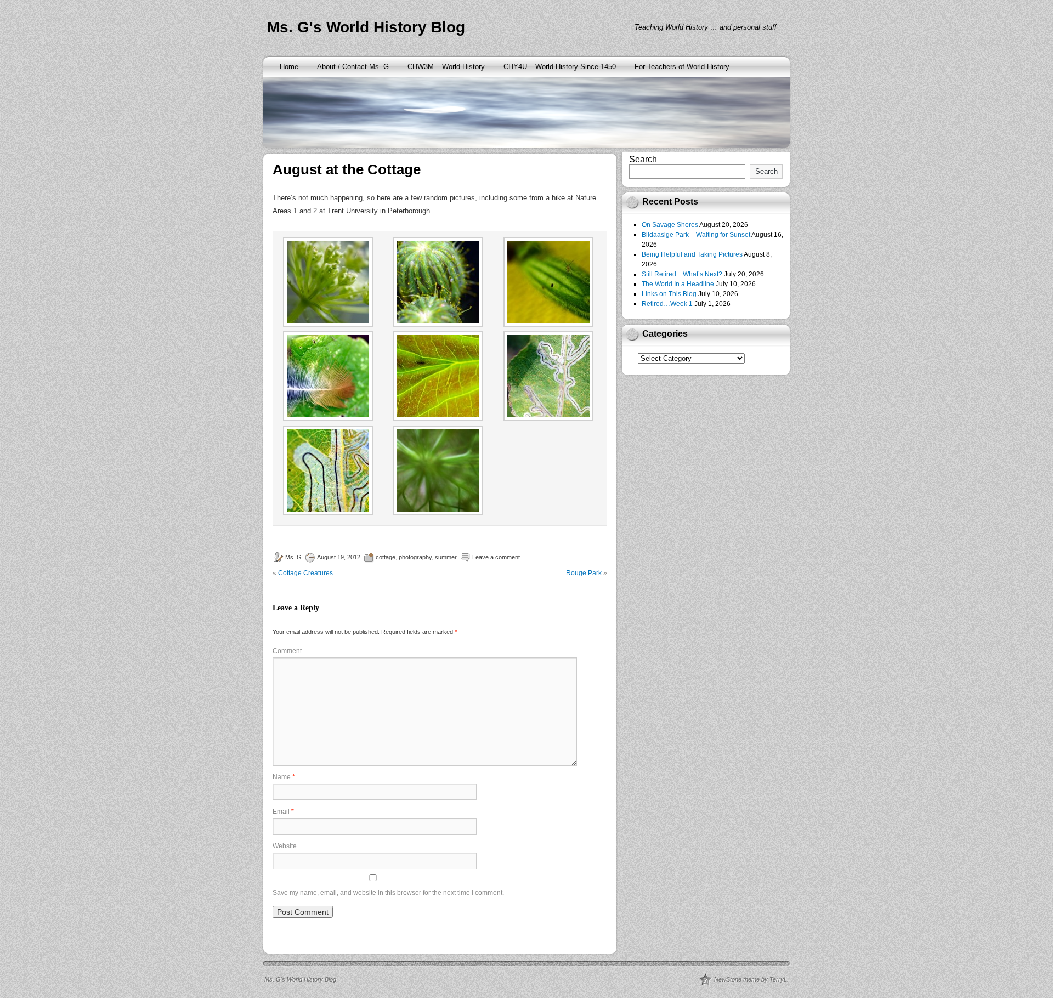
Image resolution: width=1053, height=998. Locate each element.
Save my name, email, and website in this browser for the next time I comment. (388, 893)
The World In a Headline (678, 284)
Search (643, 159)
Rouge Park (584, 573)
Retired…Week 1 (667, 304)
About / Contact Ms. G (353, 67)
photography (415, 557)
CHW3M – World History (446, 67)
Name (284, 777)
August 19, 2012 (338, 557)
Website (285, 846)
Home (289, 67)
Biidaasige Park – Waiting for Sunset (696, 235)
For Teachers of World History (682, 67)
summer (446, 557)
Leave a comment (496, 557)
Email (283, 811)
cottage (385, 557)
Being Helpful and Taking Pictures (692, 254)
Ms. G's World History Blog (366, 27)
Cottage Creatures (305, 573)
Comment (287, 651)
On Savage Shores (670, 225)
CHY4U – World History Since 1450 (559, 67)
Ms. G (293, 557)
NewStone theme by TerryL (750, 979)
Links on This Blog (669, 294)
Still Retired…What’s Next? (682, 274)
